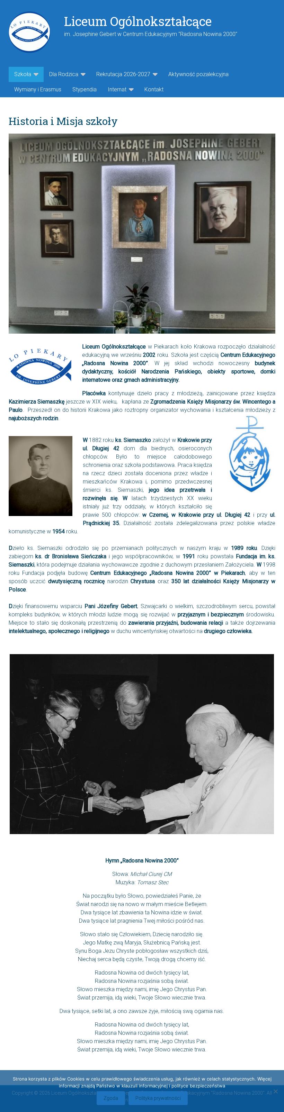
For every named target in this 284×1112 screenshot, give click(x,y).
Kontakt (153, 89)
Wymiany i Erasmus (37, 89)
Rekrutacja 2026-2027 (123, 74)
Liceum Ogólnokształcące (138, 21)
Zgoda (111, 1098)
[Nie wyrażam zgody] (275, 1091)
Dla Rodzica (63, 74)
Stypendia (84, 89)
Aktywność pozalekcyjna (198, 74)
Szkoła (22, 74)
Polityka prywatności (158, 1098)
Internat (117, 89)
